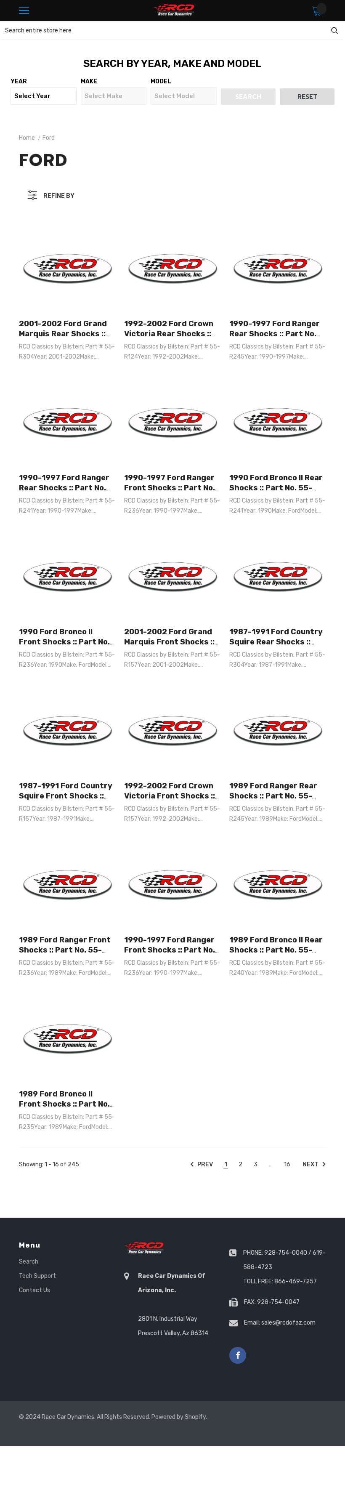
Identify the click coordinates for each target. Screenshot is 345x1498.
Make (89, 81)
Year (19, 81)
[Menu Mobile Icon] (24, 10)
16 (287, 1164)
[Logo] (175, 10)
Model (161, 81)
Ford (48, 137)
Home (27, 137)
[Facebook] (237, 1355)
